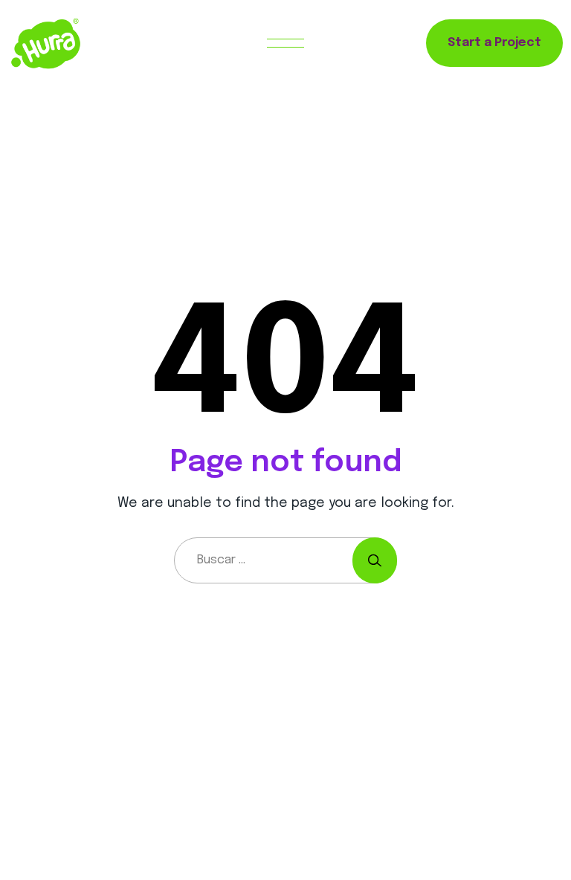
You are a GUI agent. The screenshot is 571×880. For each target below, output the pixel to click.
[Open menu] (285, 43)
